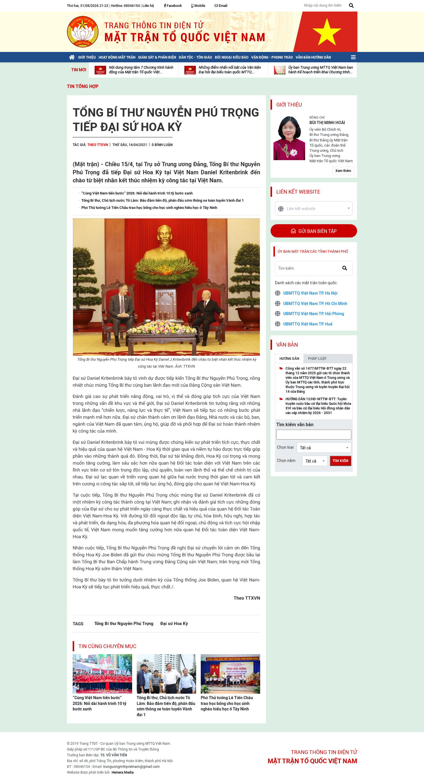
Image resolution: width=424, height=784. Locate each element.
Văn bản (287, 345)
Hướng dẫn (289, 359)
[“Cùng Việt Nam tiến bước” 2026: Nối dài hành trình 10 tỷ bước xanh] (102, 673)
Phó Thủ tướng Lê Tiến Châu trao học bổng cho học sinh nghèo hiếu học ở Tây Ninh (227, 703)
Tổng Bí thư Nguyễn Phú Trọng (123, 623)
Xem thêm (343, 171)
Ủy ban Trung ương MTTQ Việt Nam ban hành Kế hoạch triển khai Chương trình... (320, 69)
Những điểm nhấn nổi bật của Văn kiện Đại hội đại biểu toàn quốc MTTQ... (230, 69)
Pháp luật (317, 359)
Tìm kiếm (340, 461)
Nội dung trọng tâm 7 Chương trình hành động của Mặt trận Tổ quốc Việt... (141, 69)
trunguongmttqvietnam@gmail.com (131, 767)
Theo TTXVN (97, 145)
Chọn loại (285, 447)
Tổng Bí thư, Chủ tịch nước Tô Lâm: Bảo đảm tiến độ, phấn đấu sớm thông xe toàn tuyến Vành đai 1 (166, 706)
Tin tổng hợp (82, 86)
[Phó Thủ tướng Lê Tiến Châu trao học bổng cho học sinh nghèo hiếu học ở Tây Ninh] (230, 673)
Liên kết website (298, 192)
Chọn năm (286, 460)
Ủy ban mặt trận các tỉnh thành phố (313, 251)
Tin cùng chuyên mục (107, 646)
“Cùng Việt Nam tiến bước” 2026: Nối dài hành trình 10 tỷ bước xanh (99, 703)
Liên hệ (148, 6)
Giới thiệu (289, 105)
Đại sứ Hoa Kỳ (174, 623)
